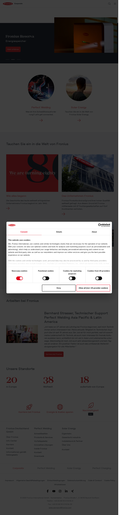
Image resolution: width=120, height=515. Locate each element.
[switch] (46, 278)
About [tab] (94, 232)
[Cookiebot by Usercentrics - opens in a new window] (100, 225)
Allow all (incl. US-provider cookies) (93, 288)
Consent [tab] (24, 232)
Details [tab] (59, 232)
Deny (59, 288)
